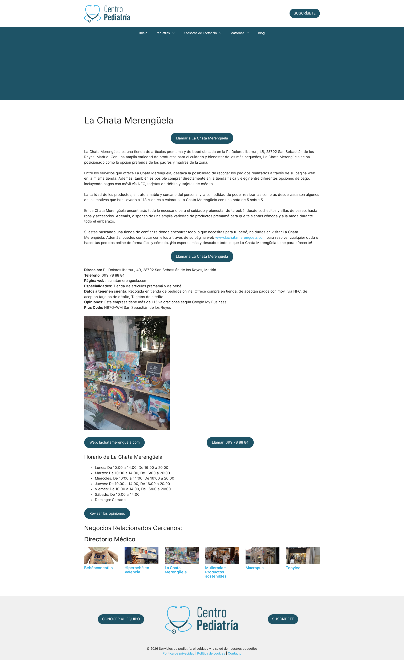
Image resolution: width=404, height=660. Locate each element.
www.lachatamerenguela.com (240, 237)
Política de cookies (211, 653)
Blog (261, 33)
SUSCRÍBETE (305, 13)
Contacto (234, 653)
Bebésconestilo (98, 568)
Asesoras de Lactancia (200, 33)
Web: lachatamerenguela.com (114, 442)
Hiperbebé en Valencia (137, 570)
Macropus (255, 568)
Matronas (237, 33)
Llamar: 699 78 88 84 (230, 442)
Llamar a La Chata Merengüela (202, 138)
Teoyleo (293, 568)
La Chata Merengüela (176, 570)
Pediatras (163, 33)
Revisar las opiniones (107, 513)
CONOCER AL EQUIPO (121, 619)
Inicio (143, 33)
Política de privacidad (178, 653)
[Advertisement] (202, 70)
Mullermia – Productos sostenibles (216, 572)
